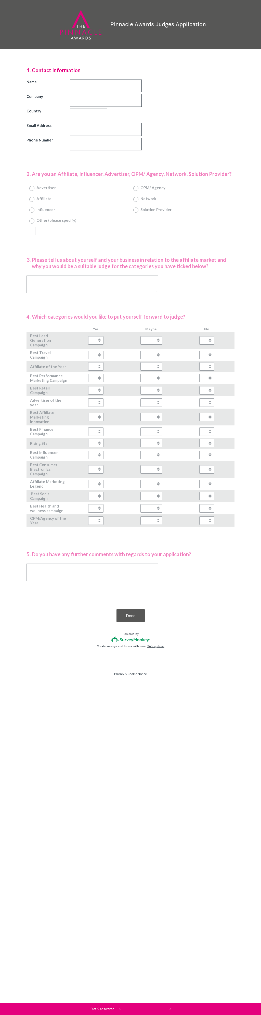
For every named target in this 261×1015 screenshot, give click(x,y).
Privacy (119, 674)
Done (130, 615)
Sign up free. (155, 646)
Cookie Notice (137, 674)
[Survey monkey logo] (130, 639)
